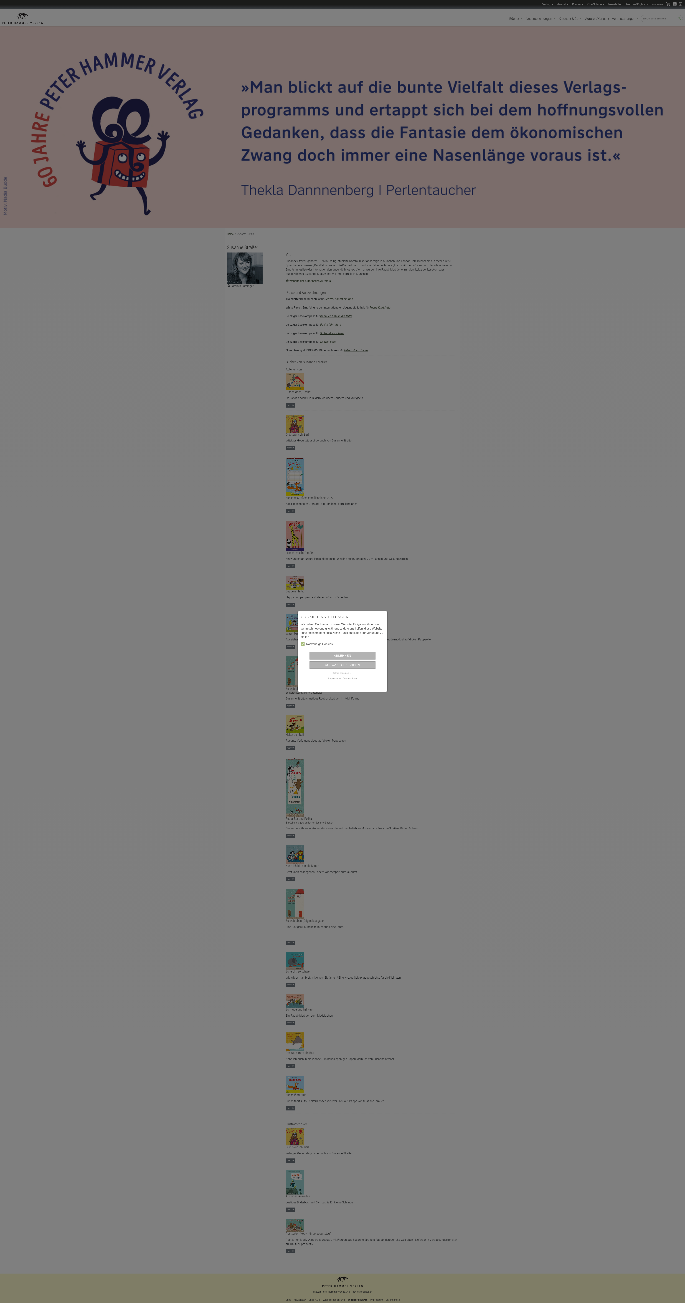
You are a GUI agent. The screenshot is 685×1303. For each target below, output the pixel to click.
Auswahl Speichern (342, 664)
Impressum (334, 678)
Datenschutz (350, 678)
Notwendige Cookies (319, 644)
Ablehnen (342, 655)
